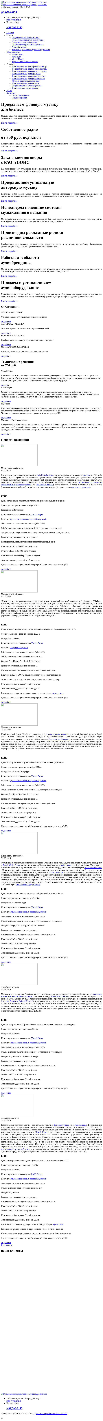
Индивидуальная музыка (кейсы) (27, 86)
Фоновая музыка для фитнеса (25, 83)
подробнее (6, 321)
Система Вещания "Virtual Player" (17, 1001)
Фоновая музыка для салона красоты (28, 76)
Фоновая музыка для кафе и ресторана (29, 71)
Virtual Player (17, 59)
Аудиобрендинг (19, 47)
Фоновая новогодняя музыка (25, 88)
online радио (66, 865)
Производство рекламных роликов (28, 45)
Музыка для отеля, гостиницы (25, 81)
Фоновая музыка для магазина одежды (29, 69)
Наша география (19, 98)
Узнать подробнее (9, 123)
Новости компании (20, 95)
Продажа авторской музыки (24, 42)
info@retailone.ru (13, 20)
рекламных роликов (80, 487)
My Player (16, 57)
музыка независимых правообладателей (28, 519)
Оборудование (13, 52)
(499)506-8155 (9, 12)
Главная (10, 32)
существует (58, 693)
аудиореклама (81, 1125)
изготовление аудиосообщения (15, 1149)
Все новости (6, 1245)
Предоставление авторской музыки (28, 40)
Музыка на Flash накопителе (25, 61)
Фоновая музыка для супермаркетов (28, 78)
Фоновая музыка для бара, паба (26, 74)
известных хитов (44, 485)
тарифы (86, 475)
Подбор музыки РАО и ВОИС (25, 37)
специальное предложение (28, 884)
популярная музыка (19, 647)
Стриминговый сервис (58, 739)
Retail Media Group (45, 475)
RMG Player (17, 54)
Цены (9, 90)
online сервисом (56, 872)
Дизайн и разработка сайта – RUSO (51, 1413)
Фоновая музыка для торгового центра (29, 66)
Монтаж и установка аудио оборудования (31, 49)
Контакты (10, 93)
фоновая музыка (61, 1125)
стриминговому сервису (57, 734)
